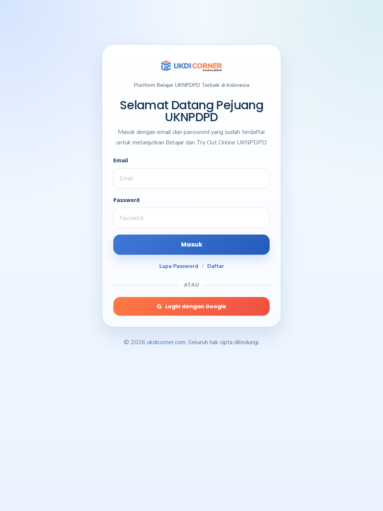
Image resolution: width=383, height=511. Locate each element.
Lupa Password (178, 266)
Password (126, 200)
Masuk (191, 244)
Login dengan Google (195, 306)
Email (120, 160)
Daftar (215, 266)
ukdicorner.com (166, 342)
